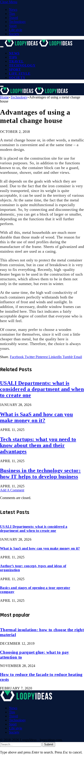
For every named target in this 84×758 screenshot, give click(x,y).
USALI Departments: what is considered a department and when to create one (42, 389)
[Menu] (2, 46)
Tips (12, 14)
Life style (15, 30)
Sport (13, 26)
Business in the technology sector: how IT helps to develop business (40, 473)
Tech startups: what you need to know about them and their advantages (38, 445)
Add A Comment (12, 490)
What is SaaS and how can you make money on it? (36, 417)
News (13, 9)
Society (14, 34)
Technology (17, 22)
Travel (13, 18)
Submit (48, 744)
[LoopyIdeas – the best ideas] (38, 45)
